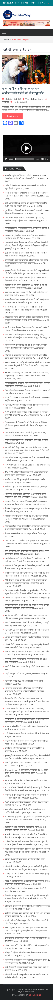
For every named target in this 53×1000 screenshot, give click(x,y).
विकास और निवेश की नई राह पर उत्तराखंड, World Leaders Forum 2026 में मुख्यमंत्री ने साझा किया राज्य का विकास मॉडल (27, 701)
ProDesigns (35, 995)
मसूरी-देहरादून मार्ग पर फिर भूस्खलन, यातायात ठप (22, 673)
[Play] (6, 159)
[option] (32, 2)
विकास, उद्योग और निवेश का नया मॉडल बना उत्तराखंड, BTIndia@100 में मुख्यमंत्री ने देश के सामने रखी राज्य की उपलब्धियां (27, 711)
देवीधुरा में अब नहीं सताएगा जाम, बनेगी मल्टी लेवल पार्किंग (25, 859)
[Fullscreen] (46, 159)
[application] (26, 148)
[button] (26, 148)
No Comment (20, 102)
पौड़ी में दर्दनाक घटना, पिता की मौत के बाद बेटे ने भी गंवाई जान (27, 733)
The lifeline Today (34, 99)
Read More (12, 116)
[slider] (24, 159)
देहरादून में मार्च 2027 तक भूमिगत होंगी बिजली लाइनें (24, 681)
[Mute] (42, 159)
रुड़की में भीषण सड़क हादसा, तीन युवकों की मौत (21, 666)
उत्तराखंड (5, 102)
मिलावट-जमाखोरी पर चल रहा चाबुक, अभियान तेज (23, 533)
